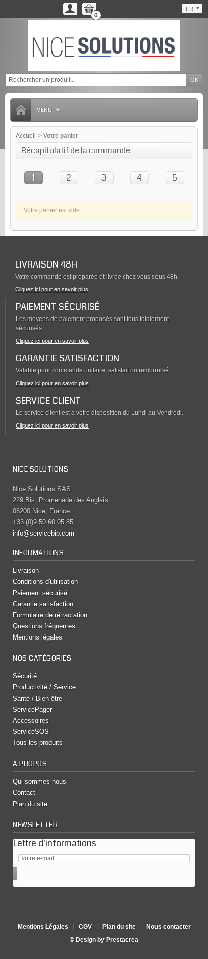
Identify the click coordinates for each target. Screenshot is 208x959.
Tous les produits (38, 743)
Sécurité (25, 676)
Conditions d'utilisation (45, 581)
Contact (24, 792)
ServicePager (32, 709)
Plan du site (30, 804)
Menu (44, 110)
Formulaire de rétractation (50, 615)
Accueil (26, 135)
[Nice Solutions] (104, 45)
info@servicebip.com (43, 533)
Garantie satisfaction (43, 604)
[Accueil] (21, 110)
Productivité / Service (44, 687)
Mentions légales (37, 637)
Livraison (26, 570)
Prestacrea (122, 939)
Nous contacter (168, 926)
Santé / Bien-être (37, 698)
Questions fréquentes (44, 626)
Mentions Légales (43, 926)
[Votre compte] (70, 9)
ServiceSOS (31, 731)
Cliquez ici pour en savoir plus (51, 289)
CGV (85, 926)
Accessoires (31, 720)
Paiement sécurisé (40, 593)
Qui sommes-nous (39, 781)
